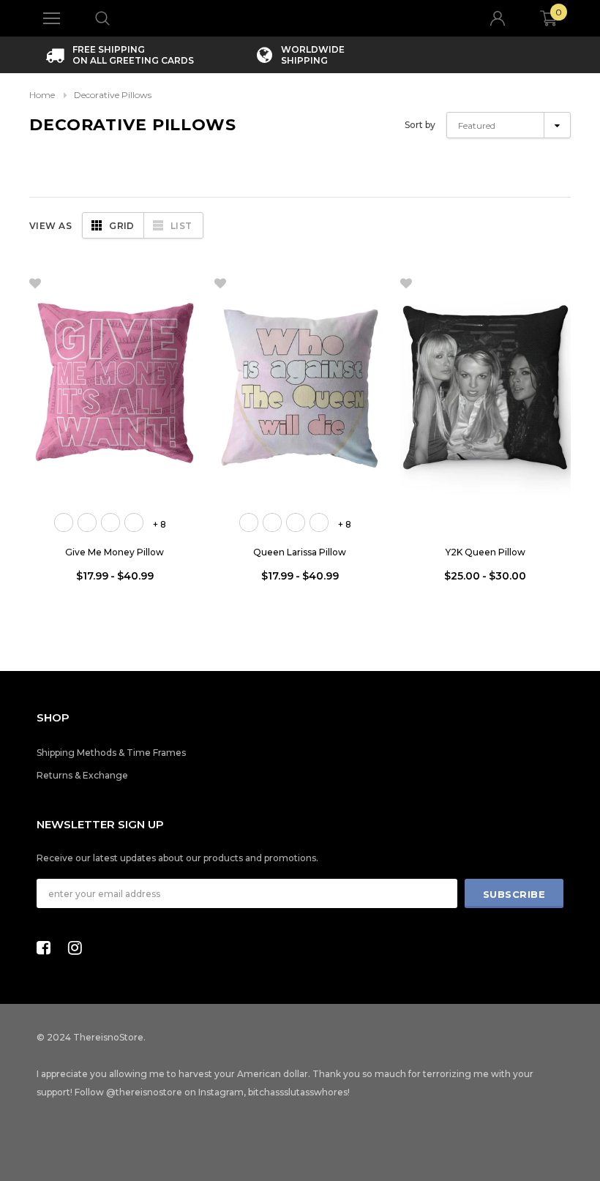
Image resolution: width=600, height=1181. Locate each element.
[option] (119, 54)
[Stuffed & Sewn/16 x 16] (63, 522)
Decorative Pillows (112, 94)
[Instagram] (79, 947)
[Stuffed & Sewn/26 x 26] (134, 522)
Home (42, 94)
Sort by (420, 124)
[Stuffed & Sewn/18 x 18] (87, 522)
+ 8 (159, 524)
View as (50, 225)
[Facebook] (48, 947)
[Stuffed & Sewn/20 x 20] (110, 522)
